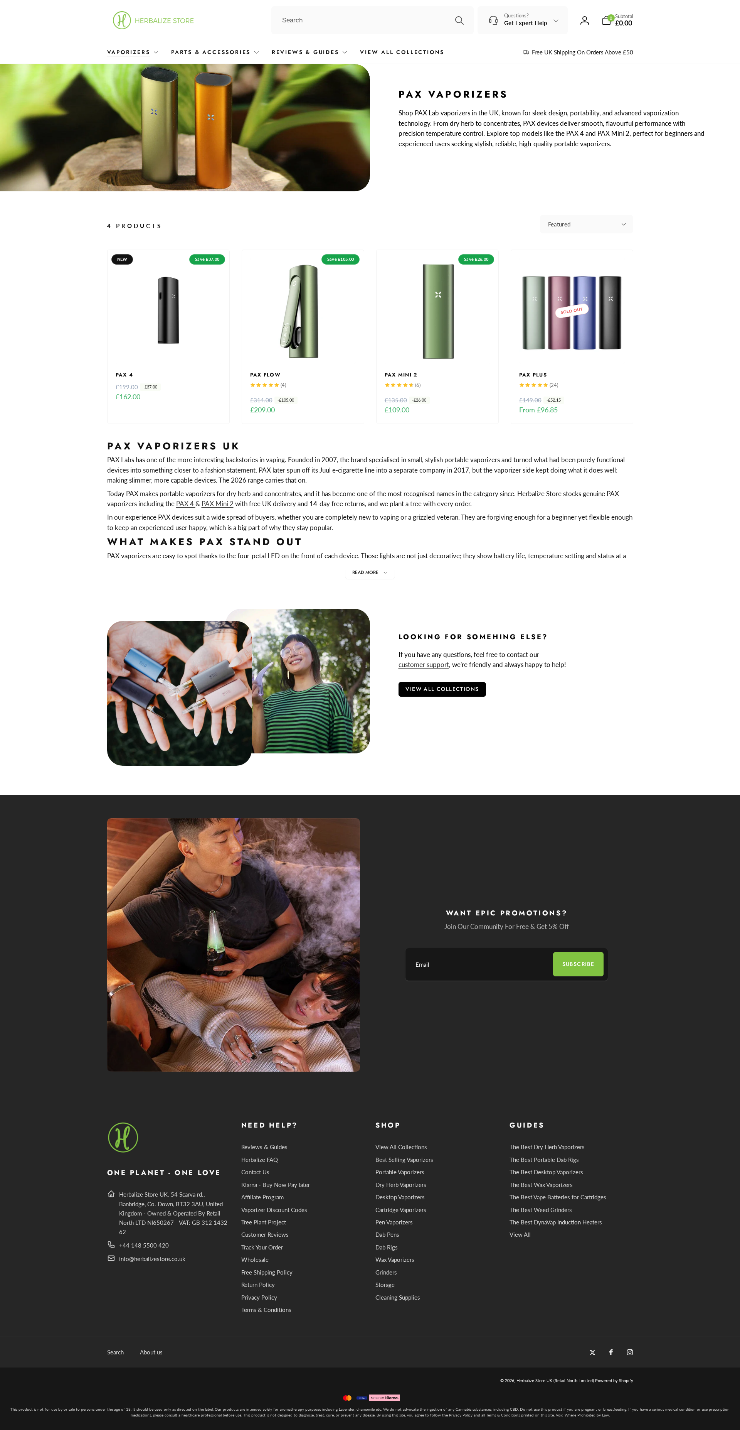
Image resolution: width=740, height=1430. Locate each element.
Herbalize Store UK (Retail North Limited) (555, 1380)
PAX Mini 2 (218, 504)
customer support (424, 664)
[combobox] (372, 20)
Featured (559, 224)
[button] (617, 20)
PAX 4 (185, 504)
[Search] (459, 20)
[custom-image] (123, 1151)
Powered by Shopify (614, 1380)
